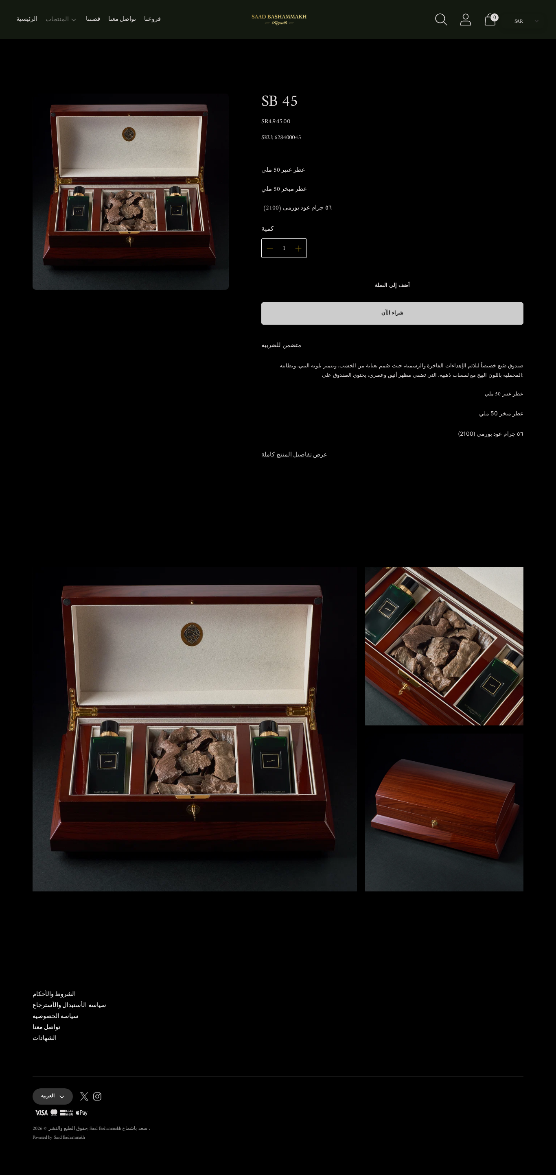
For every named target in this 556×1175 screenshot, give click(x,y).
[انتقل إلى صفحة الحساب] (465, 19)
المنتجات (57, 19)
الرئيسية (26, 19)
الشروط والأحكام (54, 994)
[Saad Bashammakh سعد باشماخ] (278, 19)
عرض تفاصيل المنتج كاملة (294, 455)
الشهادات (45, 1038)
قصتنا (93, 19)
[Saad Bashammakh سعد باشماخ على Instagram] (97, 1098)
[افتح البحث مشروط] (441, 19)
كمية (267, 229)
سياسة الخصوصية (56, 1016)
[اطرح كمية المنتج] (270, 248)
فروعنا (152, 19)
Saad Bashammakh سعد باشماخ (119, 1129)
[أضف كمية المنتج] (298, 248)
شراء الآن (392, 313)
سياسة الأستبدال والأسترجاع (69, 1005)
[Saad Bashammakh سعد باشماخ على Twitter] (84, 1098)
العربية (48, 1096)
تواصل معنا (122, 19)
